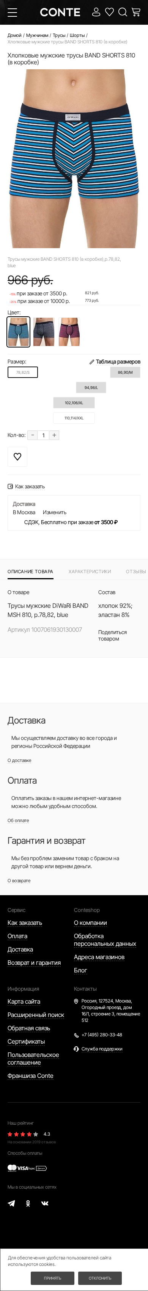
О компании (90, 922)
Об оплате (18, 820)
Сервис (16, 910)
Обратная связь (29, 1028)
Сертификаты (26, 1041)
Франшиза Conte (31, 1075)
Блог (80, 970)
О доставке (19, 760)
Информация (23, 988)
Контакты (85, 988)
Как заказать (25, 922)
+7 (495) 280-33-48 (102, 1035)
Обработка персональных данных (105, 939)
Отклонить (100, 1278)
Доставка (20, 949)
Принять (52, 1278)
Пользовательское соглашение (33, 1058)
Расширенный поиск (36, 1014)
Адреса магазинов (99, 957)
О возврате (19, 880)
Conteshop (87, 910)
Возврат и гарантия (34, 962)
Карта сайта (24, 1001)
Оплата (17, 936)
